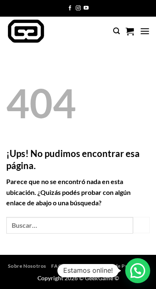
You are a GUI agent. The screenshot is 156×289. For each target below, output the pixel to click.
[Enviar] (141, 225)
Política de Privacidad (121, 266)
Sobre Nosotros (27, 266)
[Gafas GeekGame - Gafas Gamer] (40, 31)
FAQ (56, 266)
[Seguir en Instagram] (78, 8)
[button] (116, 31)
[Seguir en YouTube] (86, 8)
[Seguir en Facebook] (69, 8)
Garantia (78, 266)
